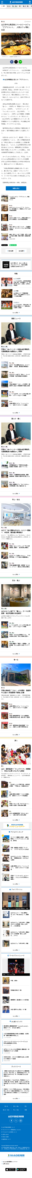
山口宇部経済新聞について (8, 1127)
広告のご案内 (5, 1136)
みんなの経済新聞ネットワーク (16, 1155)
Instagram (20, 1120)
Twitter (16, 1120)
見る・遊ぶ (14, 6)
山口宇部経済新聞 (16, 2)
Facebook (11, 1120)
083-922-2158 (11, 73)
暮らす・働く (26, 6)
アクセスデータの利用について (9, 1132)
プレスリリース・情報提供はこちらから (11, 1129)
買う (20, 6)
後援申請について (6, 1139)
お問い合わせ (5, 1134)
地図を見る (16, 188)
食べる (8, 6)
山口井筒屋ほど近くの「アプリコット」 (17, 79)
